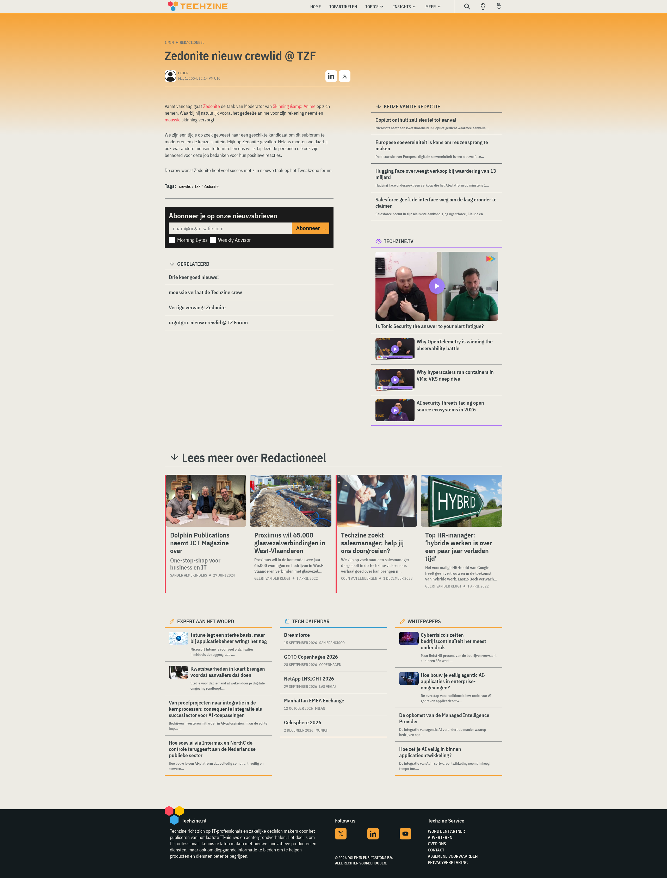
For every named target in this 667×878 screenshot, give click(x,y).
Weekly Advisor (234, 239)
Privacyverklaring (448, 862)
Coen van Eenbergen (359, 578)
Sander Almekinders (188, 575)
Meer (430, 6)
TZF (197, 186)
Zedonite (211, 106)
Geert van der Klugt (272, 578)
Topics (372, 6)
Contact (436, 849)
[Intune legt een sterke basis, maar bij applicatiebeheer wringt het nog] (178, 644)
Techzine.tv (398, 241)
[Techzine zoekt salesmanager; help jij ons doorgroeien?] (377, 501)
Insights (402, 6)
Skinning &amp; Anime (294, 106)
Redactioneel (192, 42)
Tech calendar (311, 621)
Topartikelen (343, 6)
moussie (173, 120)
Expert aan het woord (205, 621)
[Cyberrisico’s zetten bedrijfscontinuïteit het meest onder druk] (409, 647)
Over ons (437, 843)
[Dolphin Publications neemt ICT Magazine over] (206, 501)
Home (315, 6)
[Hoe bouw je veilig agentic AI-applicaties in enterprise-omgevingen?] (409, 687)
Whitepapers (424, 621)
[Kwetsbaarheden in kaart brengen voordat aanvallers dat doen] (178, 678)
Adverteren (440, 837)
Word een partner (446, 831)
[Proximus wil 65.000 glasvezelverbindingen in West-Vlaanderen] (290, 501)
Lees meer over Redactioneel (254, 457)
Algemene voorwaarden (453, 856)
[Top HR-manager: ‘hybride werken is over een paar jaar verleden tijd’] (461, 501)
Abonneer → (311, 228)
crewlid (185, 186)
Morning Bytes (192, 239)
